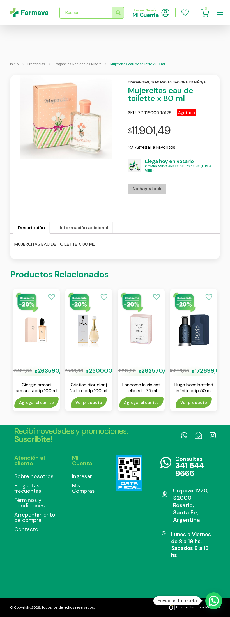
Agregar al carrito (36, 402)
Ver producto (88, 402)
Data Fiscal (129, 473)
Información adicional (84, 228)
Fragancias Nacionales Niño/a (78, 64)
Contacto (26, 529)
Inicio (14, 64)
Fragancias (36, 64)
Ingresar (82, 476)
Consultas (189, 466)
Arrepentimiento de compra (34, 517)
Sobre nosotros (34, 476)
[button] (151, 147)
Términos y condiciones (29, 503)
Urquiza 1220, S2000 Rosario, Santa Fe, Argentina (190, 505)
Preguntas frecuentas (27, 488)
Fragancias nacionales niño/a (178, 82)
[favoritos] (185, 13)
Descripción (31, 228)
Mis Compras (83, 488)
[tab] (31, 228)
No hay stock (147, 189)
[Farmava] (29, 13)
